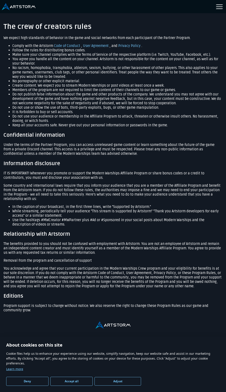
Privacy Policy (129, 46)
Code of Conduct (67, 46)
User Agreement (96, 46)
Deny (27, 381)
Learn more (14, 369)
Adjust (117, 381)
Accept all (72, 381)
